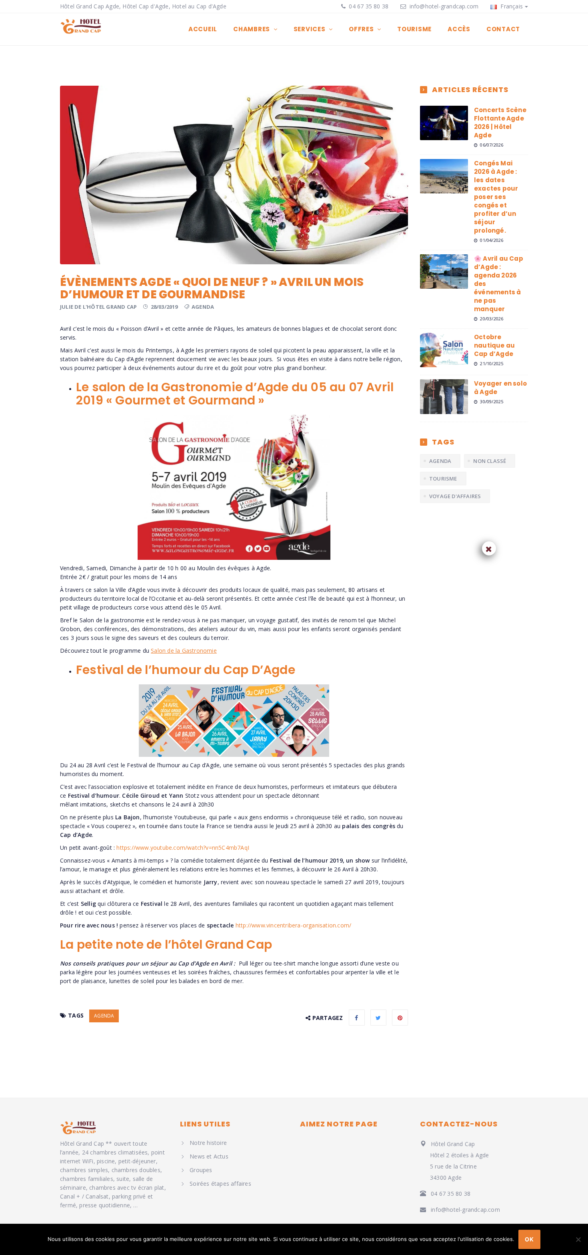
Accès (459, 29)
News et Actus (209, 1156)
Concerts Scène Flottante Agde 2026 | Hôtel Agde (500, 122)
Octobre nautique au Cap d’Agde (494, 345)
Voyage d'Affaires (455, 496)
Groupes (201, 1170)
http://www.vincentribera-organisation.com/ (293, 925)
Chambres (252, 29)
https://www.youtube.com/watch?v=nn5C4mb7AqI (182, 847)
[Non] (578, 1239)
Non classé (489, 461)
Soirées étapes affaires (220, 1183)
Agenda (203, 306)
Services (310, 29)
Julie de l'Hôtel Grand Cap (98, 306)
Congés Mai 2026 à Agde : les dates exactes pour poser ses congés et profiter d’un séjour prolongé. (496, 197)
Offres (362, 29)
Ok (529, 1239)
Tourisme (414, 29)
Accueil (202, 29)
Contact (503, 29)
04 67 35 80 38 (367, 6)
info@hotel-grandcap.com (444, 6)
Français (511, 6)
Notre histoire (208, 1142)
